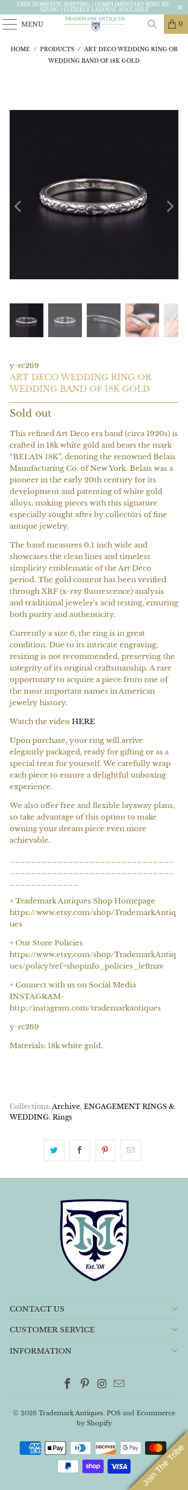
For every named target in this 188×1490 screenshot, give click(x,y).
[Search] (152, 24)
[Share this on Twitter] (54, 1150)
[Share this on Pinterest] (105, 1150)
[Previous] (18, 206)
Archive (66, 1107)
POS (114, 1413)
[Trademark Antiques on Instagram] (102, 1385)
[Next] (169, 206)
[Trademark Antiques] (94, 24)
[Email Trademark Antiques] (119, 1385)
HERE (83, 721)
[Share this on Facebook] (79, 1150)
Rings (62, 1117)
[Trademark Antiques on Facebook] (68, 1385)
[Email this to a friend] (131, 1150)
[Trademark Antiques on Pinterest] (85, 1385)
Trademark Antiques (71, 1413)
